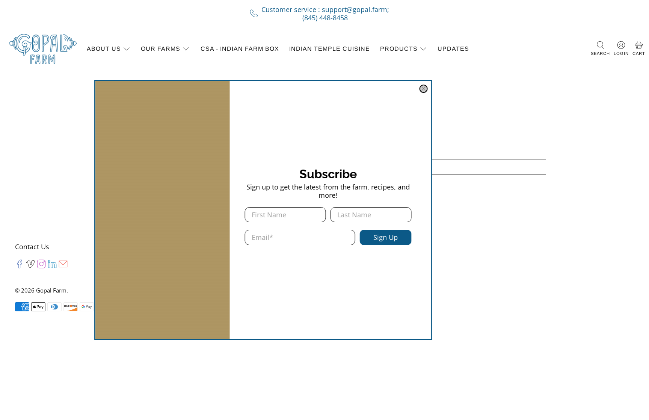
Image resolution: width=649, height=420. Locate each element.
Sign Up (447, 237)
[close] (485, 88)
